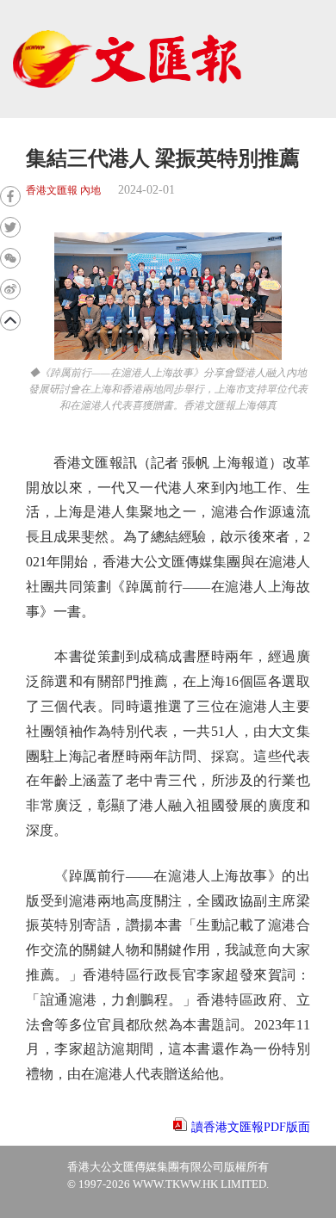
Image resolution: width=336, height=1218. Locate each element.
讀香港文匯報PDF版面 (250, 1127)
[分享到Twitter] (10, 227)
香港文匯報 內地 (63, 190)
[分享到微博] (10, 289)
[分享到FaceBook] (10, 196)
